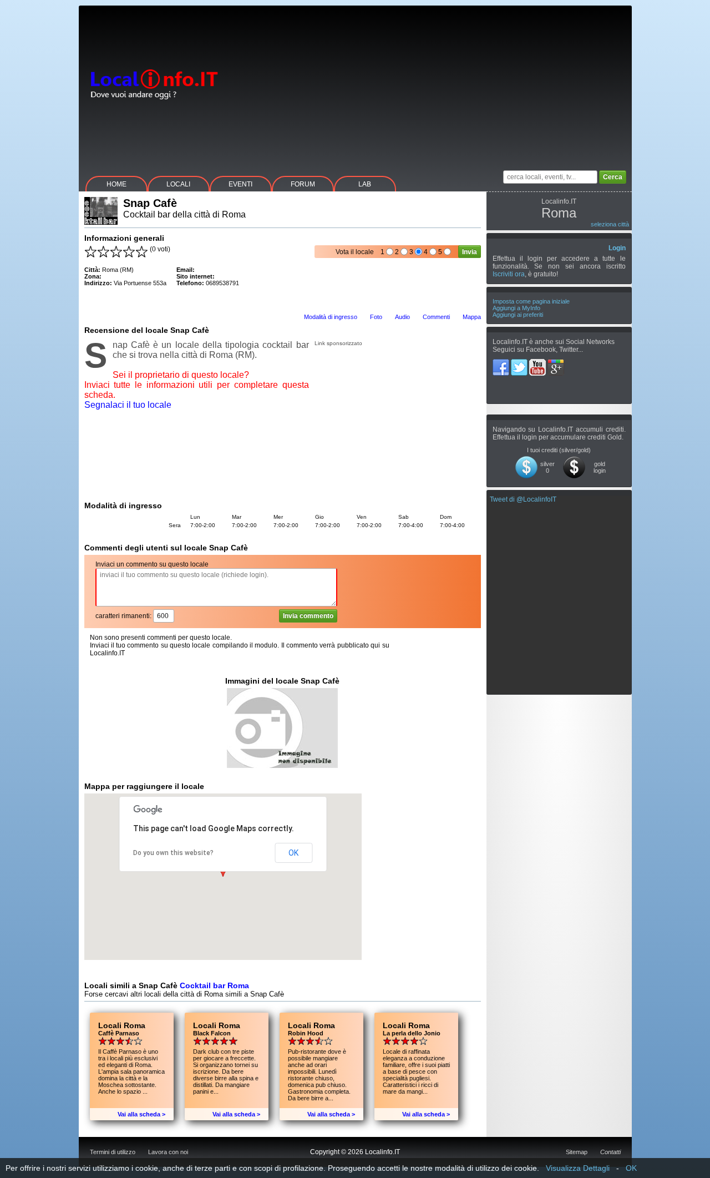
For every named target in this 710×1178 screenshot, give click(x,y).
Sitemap (576, 1152)
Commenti (436, 317)
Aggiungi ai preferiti (518, 314)
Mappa (472, 317)
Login (617, 248)
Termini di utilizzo (112, 1152)
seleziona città (610, 224)
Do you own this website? (173, 853)
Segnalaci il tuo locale (127, 404)
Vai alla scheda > (141, 1114)
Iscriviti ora (509, 274)
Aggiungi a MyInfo (516, 308)
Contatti (610, 1152)
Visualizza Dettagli (578, 1168)
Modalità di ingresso (330, 317)
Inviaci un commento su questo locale (152, 564)
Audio (402, 317)
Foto (376, 317)
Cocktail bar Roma (214, 985)
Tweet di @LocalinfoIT (523, 499)
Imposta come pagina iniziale (531, 301)
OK (293, 852)
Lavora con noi (168, 1152)
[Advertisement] (430, 83)
